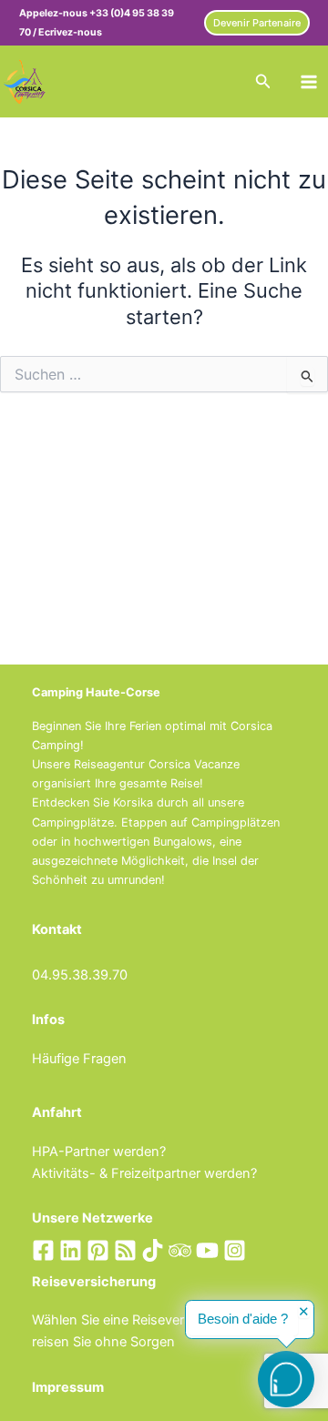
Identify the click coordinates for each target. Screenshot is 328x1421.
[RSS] (125, 1250)
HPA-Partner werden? (99, 1151)
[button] (257, 23)
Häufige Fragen (79, 1059)
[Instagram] (234, 1250)
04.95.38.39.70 (80, 975)
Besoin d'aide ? (243, 1319)
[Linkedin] (70, 1250)
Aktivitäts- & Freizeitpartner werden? (144, 1173)
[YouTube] (207, 1250)
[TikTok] (152, 1250)
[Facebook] (43, 1250)
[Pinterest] (98, 1250)
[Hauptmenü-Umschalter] (309, 82)
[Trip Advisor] (180, 1250)
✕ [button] (304, 1312)
